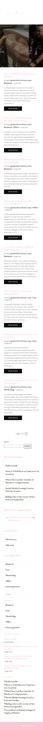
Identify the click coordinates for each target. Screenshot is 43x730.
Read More (13, 108)
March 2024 (11, 539)
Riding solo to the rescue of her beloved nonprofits (20, 498)
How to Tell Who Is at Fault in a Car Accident (22, 472)
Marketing (9, 389)
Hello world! (12, 465)
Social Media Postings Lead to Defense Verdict (20, 489)
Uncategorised (13, 586)
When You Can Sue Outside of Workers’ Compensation (20, 481)
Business (8, 83)
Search (6, 442)
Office (16, 127)
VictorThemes (28, 725)
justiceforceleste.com (21, 80)
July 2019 (10, 545)
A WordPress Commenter (20, 517)
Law (34, 297)
